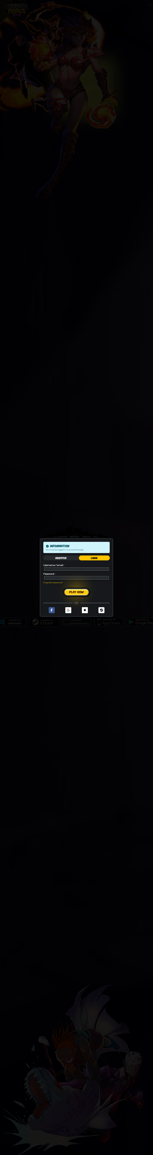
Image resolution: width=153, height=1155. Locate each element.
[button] (52, 610)
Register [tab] (61, 558)
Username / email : (53, 565)
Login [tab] (94, 558)
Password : (49, 574)
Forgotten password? (53, 582)
